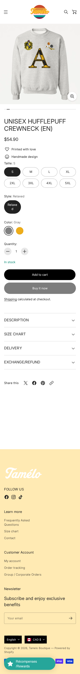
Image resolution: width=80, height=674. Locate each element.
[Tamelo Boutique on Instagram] (13, 497)
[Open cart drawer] (74, 12)
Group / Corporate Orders (22, 574)
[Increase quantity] (24, 251)
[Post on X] (25, 383)
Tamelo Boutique (39, 648)
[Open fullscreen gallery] (72, 96)
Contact (9, 538)
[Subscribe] (70, 618)
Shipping (10, 299)
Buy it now (40, 288)
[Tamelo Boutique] (40, 12)
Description (16, 320)
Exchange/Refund (22, 362)
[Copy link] (51, 383)
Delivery (13, 348)
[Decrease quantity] (7, 251)
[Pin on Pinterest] (43, 383)
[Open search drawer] (66, 12)
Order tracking (14, 568)
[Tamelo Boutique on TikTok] (20, 497)
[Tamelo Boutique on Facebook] (6, 497)
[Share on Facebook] (34, 383)
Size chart (15, 334)
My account (12, 561)
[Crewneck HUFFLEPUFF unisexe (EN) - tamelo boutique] (40, 64)
